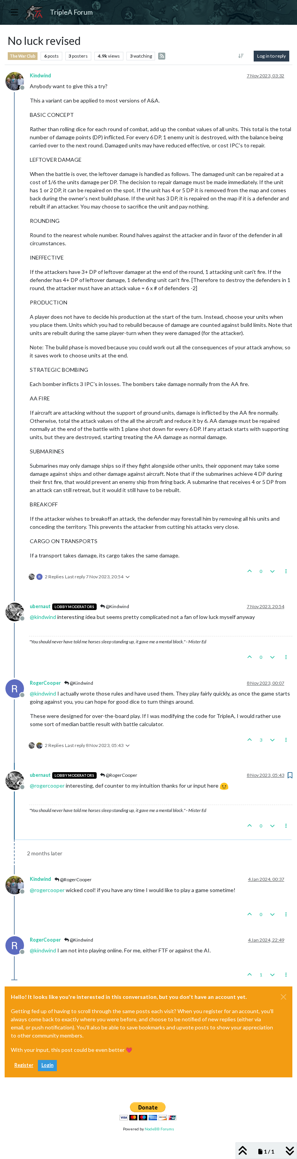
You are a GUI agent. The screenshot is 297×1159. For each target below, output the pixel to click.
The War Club (23, 56)
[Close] (283, 996)
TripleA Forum (71, 12)
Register (23, 1065)
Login (47, 1065)
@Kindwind (117, 606)
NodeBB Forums (159, 1129)
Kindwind (40, 76)
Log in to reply (271, 56)
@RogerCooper (121, 775)
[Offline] (17, 80)
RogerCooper (45, 683)
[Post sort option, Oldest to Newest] (241, 56)
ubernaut (40, 606)
